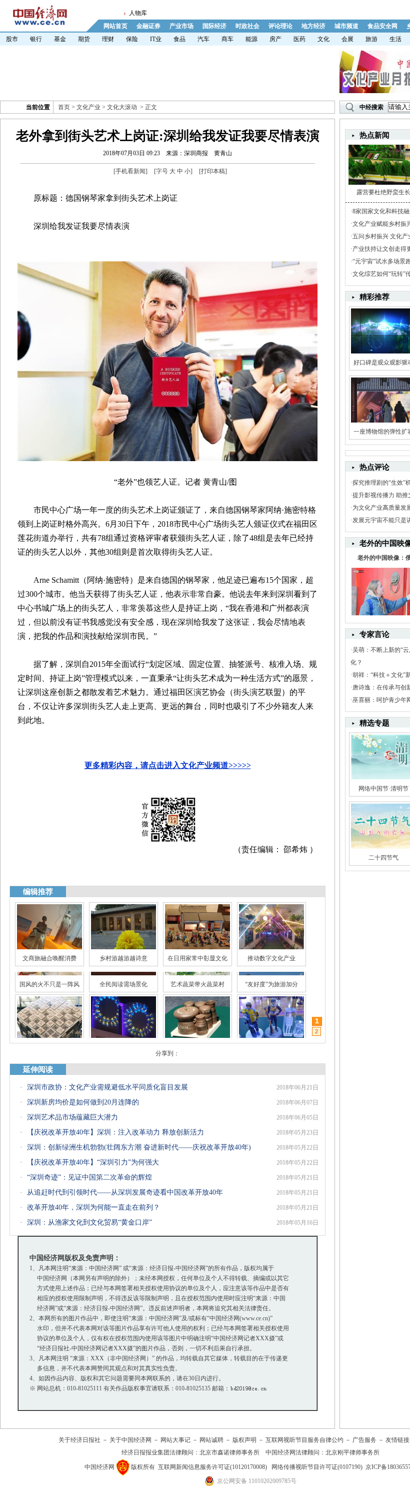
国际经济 (214, 26)
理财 (108, 39)
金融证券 (148, 26)
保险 (132, 39)
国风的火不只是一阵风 (50, 1027)
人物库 (138, 13)
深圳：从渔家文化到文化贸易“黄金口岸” (89, 1222)
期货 (84, 39)
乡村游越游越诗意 (124, 958)
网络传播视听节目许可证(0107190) (317, 1466)
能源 (252, 39)
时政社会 (248, 26)
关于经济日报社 (79, 1439)
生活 (396, 39)
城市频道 (346, 26)
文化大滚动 (122, 107)
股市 (12, 39)
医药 (300, 39)
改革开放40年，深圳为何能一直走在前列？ (93, 1207)
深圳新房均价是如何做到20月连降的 (83, 1102)
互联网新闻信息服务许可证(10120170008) (212, 1466)
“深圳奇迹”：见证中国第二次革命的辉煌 (89, 1177)
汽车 (204, 39)
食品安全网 (383, 26)
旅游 (372, 39)
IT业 (156, 39)
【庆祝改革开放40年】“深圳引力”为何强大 (93, 1162)
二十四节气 (383, 857)
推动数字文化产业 (272, 958)
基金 (60, 39)
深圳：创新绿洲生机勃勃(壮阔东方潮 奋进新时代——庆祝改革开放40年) (139, 1147)
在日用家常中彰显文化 (198, 958)
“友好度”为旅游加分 (271, 1027)
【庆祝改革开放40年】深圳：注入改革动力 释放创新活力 (115, 1132)
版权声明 (244, 1439)
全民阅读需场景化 (124, 1027)
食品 (180, 39)
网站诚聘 (212, 1439)
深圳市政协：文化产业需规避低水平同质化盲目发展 (107, 1087)
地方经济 (314, 26)
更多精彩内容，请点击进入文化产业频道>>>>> (167, 765)
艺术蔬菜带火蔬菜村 (197, 1027)
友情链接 (398, 1439)
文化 (324, 39)
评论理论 (280, 26)
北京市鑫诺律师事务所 (230, 1452)
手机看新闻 (131, 171)
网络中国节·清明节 (383, 788)
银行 (36, 39)
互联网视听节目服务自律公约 (305, 1439)
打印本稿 (213, 171)
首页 (64, 107)
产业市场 (182, 26)
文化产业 (88, 107)
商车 (228, 39)
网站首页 (116, 26)
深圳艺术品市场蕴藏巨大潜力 (72, 1117)
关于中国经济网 (131, 1439)
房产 (276, 39)
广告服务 (364, 1439)
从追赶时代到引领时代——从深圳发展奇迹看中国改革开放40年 (125, 1192)
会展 (348, 39)
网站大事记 (175, 1439)
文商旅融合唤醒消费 (49, 958)
